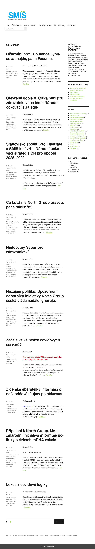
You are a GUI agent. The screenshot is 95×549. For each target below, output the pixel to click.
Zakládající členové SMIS (47, 25)
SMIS (7, 178)
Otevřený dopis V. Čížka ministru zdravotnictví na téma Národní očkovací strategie (34, 102)
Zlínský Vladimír (10, 276)
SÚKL (7, 274)
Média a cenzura (74, 127)
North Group (13, 321)
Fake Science (10, 495)
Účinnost (12, 503)
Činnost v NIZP (17, 25)
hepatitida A (9, 71)
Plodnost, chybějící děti (76, 133)
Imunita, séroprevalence (77, 117)
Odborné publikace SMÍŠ (77, 131)
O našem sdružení (30, 25)
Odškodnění (13, 409)
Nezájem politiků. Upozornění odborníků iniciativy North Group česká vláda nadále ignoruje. (35, 296)
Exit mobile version (47, 546)
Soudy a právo (10, 404)
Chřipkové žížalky (75, 94)
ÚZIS (16, 361)
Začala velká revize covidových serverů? (33, 342)
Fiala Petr (12, 224)
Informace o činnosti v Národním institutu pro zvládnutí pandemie (76, 121)
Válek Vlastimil (10, 233)
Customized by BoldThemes (69, 535)
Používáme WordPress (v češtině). (50, 535)
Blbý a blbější (73, 92)
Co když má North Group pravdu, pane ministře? (35, 204)
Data (7, 359)
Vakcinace (9, 69)
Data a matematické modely (78, 113)
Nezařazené (73, 129)
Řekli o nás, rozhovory (76, 141)
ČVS (7, 172)
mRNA (8, 228)
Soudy (7, 411)
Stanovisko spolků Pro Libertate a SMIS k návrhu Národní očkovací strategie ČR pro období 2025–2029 (34, 150)
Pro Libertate (13, 176)
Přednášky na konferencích (78, 137)
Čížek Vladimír (10, 122)
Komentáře (73, 125)
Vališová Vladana (10, 412)
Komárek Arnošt (10, 499)
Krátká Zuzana (13, 172)
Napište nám (71, 25)
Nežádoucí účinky (11, 462)
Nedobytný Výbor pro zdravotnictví (25, 249)
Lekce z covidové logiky (27, 484)
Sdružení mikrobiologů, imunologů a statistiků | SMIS (22, 535)
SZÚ (16, 73)
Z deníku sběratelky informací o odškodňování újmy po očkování (34, 391)
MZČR (12, 73)
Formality (61, 25)
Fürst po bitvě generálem (77, 96)
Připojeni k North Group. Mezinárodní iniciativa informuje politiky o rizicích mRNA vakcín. (35, 435)
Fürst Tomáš (12, 359)
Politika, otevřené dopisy (77, 135)
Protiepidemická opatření (77, 139)
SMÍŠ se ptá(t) (74, 142)
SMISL (72, 144)
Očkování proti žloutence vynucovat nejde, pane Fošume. (33, 56)
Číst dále (26, 84)
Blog (7, 25)
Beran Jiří (8, 222)
